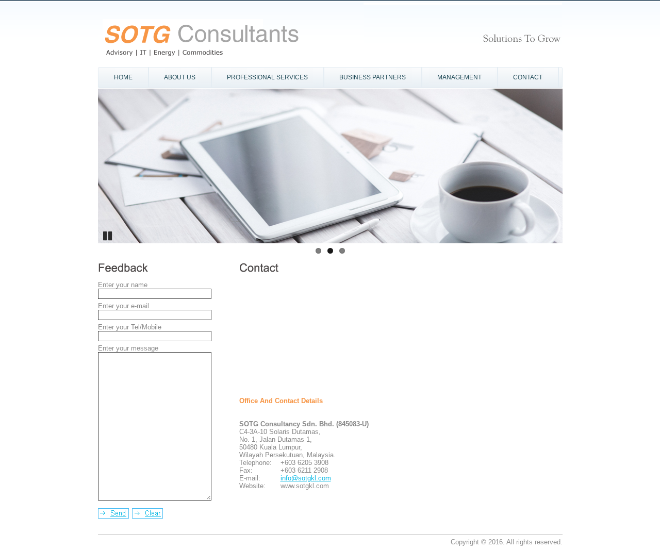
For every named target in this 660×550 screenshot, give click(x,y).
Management (459, 77)
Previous (82, 166)
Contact (527, 77)
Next (578, 166)
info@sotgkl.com (305, 478)
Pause (108, 235)
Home (123, 77)
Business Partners (372, 77)
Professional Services (267, 77)
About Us (179, 77)
